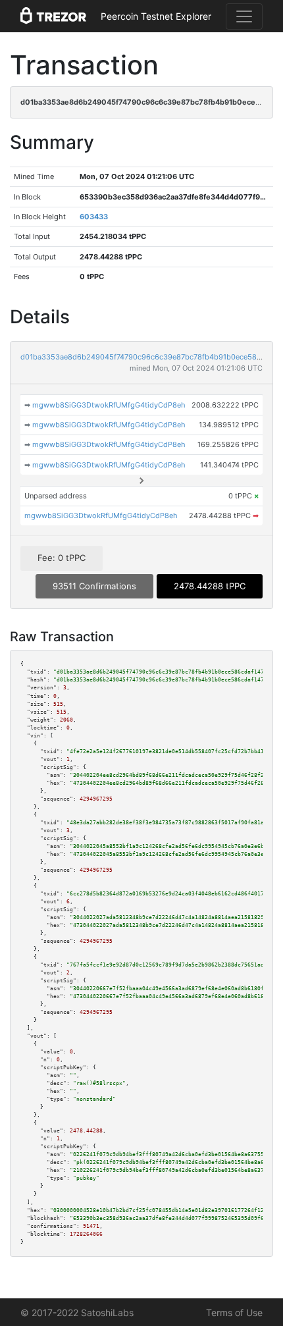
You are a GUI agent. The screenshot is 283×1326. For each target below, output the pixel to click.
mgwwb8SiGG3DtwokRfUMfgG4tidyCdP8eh (109, 405)
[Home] (53, 16)
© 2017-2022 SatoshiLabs (77, 1312)
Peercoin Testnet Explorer (156, 16)
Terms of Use (234, 1312)
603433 (94, 216)
